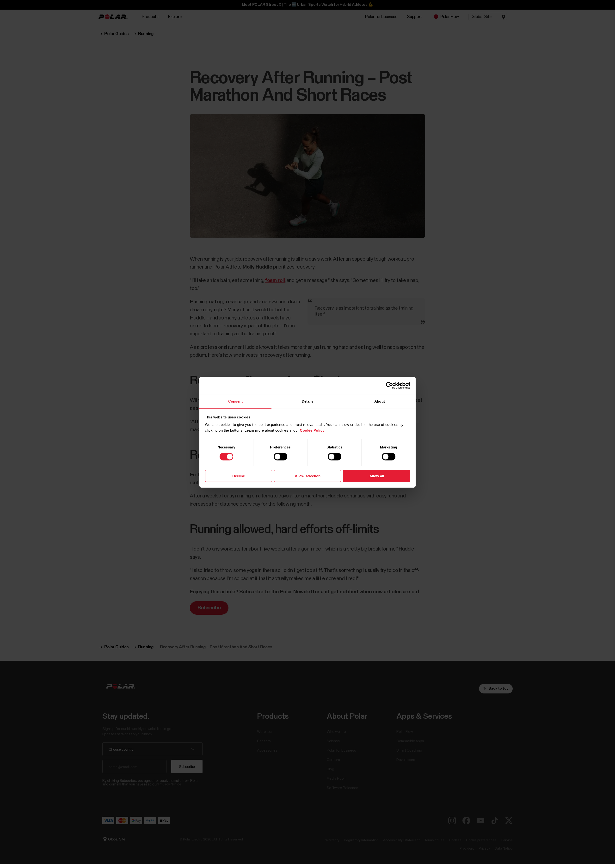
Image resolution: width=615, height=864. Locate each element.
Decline (238, 476)
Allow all (376, 476)
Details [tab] (308, 401)
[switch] (280, 456)
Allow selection (307, 476)
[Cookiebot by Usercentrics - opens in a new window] (389, 385)
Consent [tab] (235, 401)
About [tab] (379, 401)
